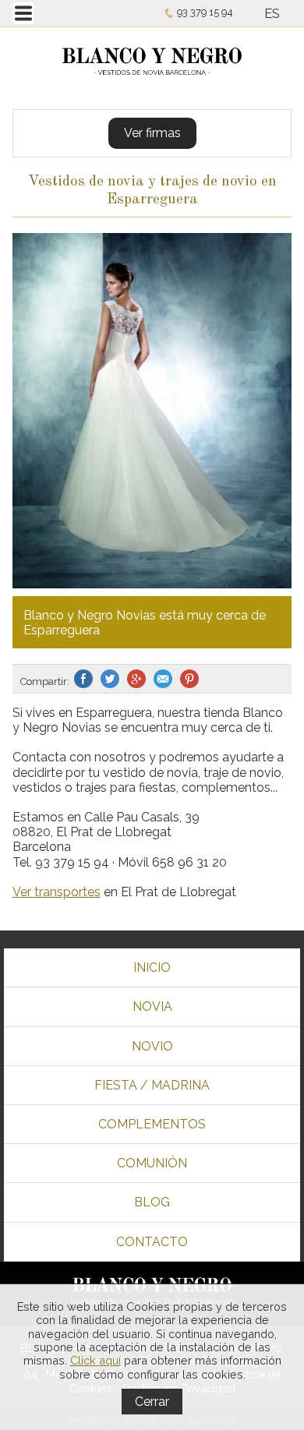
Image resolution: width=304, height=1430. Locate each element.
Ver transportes (56, 891)
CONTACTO (152, 1241)
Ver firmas (152, 132)
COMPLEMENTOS (152, 1124)
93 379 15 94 (205, 12)
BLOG (152, 1202)
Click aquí (95, 1360)
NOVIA (152, 1006)
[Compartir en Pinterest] (191, 681)
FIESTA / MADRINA (152, 1085)
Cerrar (152, 1401)
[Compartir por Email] (164, 681)
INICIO (152, 967)
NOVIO (152, 1046)
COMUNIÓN (152, 1163)
